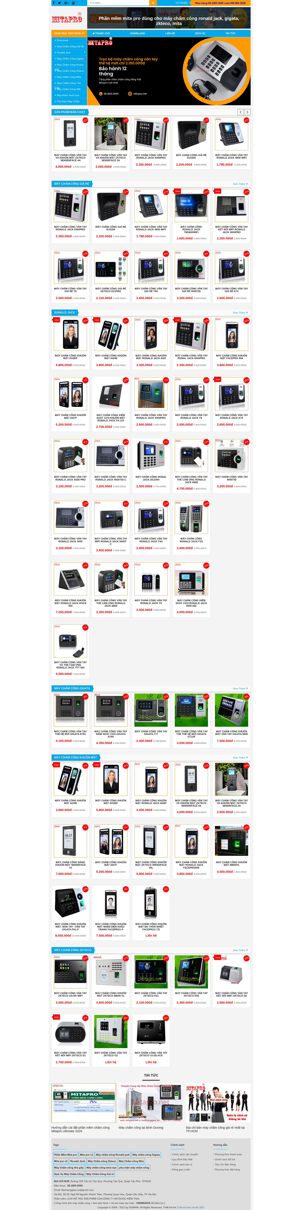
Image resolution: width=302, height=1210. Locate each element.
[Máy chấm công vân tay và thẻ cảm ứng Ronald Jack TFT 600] (70, 641)
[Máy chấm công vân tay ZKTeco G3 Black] (151, 1031)
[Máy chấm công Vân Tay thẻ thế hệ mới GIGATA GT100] (191, 710)
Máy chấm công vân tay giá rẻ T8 (70, 290)
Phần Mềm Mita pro (65, 1154)
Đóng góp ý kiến (181, 1169)
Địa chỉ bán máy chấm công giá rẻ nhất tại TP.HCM (215, 1129)
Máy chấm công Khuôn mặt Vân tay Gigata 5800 (231, 732)
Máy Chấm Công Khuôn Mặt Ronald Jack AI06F (151, 802)
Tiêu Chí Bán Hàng (225, 1164)
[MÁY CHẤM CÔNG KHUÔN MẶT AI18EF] (70, 334)
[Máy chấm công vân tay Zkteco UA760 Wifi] (70, 971)
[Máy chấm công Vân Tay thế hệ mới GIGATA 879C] (70, 710)
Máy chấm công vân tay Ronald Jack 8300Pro (111, 156)
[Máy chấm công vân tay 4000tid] (231, 455)
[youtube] (73, 3)
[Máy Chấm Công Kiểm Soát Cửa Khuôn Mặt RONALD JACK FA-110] (111, 393)
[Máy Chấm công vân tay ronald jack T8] (191, 393)
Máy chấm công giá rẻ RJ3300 (151, 156)
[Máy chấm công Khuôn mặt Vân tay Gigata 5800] (231, 710)
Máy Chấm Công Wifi (68, 89)
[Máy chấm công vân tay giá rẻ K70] (231, 267)
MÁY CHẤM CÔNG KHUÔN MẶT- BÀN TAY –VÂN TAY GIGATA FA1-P (70, 927)
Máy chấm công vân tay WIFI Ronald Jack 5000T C (111, 541)
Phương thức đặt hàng (227, 1169)
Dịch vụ (200, 33)
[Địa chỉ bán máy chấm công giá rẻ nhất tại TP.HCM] (218, 1103)
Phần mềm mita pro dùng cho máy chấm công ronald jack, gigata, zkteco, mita (169, 21)
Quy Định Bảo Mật (182, 1159)
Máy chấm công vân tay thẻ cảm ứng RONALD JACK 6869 (111, 603)
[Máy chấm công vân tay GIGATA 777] (151, 710)
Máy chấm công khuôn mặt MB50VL (231, 863)
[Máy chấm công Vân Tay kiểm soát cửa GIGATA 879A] (111, 710)
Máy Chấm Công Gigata (70, 58)
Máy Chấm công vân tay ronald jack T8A (151, 540)
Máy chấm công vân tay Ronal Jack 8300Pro (191, 357)
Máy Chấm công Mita (131, 1161)
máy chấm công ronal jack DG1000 (151, 478)
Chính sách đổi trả (225, 1159)
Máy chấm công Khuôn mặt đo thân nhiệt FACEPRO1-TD (151, 927)
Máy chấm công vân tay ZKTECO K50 (191, 994)
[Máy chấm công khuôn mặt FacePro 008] (232, 133)
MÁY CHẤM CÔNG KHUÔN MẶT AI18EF (70, 357)
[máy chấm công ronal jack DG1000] (151, 455)
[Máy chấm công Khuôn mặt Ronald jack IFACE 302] (70, 579)
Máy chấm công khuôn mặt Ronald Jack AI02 (151, 357)
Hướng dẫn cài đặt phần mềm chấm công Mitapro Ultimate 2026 (80, 1129)
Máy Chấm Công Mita (69, 77)
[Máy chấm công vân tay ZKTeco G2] (111, 1031)
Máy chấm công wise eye (101, 1167)
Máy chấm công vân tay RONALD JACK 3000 (70, 540)
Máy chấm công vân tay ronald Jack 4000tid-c (111, 478)
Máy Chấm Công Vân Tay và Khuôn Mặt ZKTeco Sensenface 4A (191, 803)
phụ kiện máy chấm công (134, 1167)
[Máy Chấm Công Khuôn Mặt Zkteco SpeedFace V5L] (151, 841)
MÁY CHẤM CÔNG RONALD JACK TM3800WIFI (191, 230)
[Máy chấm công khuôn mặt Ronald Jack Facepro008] (191, 841)
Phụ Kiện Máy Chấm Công (67, 102)
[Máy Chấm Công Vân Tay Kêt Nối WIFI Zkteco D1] (70, 1031)
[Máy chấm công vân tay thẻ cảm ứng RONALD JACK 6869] (111, 579)
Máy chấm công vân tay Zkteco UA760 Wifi (70, 994)
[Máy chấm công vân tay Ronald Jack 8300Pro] (111, 133)
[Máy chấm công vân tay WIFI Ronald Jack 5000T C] (111, 517)
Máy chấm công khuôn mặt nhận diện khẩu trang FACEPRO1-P (110, 927)
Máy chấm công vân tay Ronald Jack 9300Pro (151, 416)
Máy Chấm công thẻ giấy (69, 1167)
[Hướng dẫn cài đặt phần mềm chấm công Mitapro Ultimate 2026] (83, 1103)
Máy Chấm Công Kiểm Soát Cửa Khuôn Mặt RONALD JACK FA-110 (110, 418)
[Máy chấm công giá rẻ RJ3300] (151, 133)
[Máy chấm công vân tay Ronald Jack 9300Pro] (151, 393)
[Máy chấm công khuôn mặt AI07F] (70, 393)
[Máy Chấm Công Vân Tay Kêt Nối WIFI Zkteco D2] (231, 971)
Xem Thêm (239, 184)
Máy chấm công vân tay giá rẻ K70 (231, 290)
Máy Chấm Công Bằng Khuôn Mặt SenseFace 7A (70, 865)
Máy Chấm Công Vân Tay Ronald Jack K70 (231, 416)
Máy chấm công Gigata (146, 1154)
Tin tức (230, 33)
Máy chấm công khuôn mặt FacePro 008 (231, 156)
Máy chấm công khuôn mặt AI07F (70, 416)
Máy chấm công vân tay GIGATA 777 (151, 732)
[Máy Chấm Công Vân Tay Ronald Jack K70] (231, 393)
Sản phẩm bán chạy (69, 112)
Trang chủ (102, 33)
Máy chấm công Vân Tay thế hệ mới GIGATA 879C (70, 732)
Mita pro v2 (60, 1161)
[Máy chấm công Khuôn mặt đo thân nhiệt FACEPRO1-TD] (151, 902)
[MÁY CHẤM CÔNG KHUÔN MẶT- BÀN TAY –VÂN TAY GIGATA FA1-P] (70, 902)
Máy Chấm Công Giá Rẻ (70, 46)
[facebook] (53, 3)
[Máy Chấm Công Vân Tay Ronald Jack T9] (151, 579)
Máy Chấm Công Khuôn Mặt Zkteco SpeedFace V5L (151, 865)
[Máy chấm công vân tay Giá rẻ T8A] (151, 267)
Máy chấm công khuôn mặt (69, 65)
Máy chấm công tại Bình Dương (141, 1127)
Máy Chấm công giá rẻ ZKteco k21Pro (110, 290)
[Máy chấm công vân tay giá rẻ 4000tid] (191, 267)
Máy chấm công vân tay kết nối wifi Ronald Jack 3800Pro (231, 230)
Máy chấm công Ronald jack (113, 1154)
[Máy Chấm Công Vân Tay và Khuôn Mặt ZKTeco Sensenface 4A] (191, 779)
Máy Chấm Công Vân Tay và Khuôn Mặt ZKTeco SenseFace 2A (70, 158)
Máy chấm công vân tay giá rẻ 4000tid (191, 290)
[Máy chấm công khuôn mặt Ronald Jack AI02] (151, 334)
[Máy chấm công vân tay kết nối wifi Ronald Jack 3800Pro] (231, 205)
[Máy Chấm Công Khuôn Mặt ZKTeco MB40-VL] (111, 971)
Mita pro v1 (86, 1154)
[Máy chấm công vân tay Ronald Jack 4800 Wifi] (191, 133)
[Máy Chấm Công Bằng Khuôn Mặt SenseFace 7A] (70, 841)
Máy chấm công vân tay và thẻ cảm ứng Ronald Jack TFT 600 (70, 665)
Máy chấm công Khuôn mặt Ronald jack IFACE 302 (70, 603)
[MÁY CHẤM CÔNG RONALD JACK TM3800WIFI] (191, 205)
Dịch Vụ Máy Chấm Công (69, 1174)
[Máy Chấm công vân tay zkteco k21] (151, 971)
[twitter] (59, 3)
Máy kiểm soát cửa (68, 95)
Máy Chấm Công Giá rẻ (100, 1174)
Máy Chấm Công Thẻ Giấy (68, 84)
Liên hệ (170, 33)
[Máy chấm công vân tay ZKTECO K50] (191, 971)
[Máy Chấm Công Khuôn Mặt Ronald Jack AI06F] (151, 779)
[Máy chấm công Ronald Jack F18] (191, 517)
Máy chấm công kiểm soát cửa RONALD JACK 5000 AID (191, 603)
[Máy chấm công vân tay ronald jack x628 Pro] (70, 455)
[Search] (153, 3)
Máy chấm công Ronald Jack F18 (191, 540)
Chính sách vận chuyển (185, 1154)
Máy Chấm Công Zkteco (70, 70)
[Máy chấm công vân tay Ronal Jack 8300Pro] (191, 334)
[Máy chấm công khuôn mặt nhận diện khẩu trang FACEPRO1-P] (111, 902)
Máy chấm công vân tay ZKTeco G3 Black (151, 1054)
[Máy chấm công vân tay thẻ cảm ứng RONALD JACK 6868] (191, 455)
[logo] (69, 18)
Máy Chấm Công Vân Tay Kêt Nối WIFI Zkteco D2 (231, 994)
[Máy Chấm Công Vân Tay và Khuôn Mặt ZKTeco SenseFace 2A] (70, 133)
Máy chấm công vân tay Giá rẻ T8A (151, 290)
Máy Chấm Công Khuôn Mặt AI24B (110, 357)
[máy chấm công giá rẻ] (169, 71)
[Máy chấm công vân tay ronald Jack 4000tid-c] (111, 455)
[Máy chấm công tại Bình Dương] (151, 1103)
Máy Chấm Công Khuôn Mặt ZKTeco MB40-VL (110, 994)
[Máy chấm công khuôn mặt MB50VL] (231, 841)
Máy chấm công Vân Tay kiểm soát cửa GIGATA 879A (111, 734)
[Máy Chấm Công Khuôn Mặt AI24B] (111, 334)
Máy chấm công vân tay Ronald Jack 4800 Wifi (191, 156)
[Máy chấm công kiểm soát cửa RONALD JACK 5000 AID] (191, 579)
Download (137, 33)
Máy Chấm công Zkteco (102, 1161)
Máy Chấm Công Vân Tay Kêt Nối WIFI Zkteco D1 (70, 1054)
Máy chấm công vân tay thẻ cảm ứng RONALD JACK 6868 (191, 480)
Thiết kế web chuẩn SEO (190, 1207)
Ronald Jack (64, 52)
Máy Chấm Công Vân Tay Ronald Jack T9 (151, 601)
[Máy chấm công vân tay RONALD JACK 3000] (70, 517)
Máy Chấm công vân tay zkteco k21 (151, 994)
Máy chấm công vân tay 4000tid (231, 478)
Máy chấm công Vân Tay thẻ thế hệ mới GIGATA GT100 (191, 734)
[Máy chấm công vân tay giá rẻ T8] (70, 267)
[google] (66, 3)
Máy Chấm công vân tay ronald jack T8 (191, 416)
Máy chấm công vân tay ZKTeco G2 (111, 1054)
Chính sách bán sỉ (182, 1164)
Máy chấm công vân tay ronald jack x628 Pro (70, 478)
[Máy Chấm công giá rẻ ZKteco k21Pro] (111, 267)
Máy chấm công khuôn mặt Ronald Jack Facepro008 (191, 865)
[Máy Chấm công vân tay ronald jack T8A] (151, 517)
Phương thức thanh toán (228, 1154)
